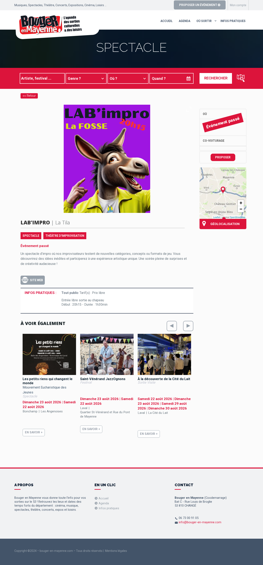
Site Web (36, 280)
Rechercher (215, 78)
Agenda (184, 21)
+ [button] (241, 202)
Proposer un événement (198, 5)
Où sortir (204, 21)
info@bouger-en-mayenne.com (200, 522)
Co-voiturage (213, 140)
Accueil (166, 21)
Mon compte (238, 5)
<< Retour (29, 95)
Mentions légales (116, 550)
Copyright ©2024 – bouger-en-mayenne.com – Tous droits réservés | (59, 550)
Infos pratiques (233, 21)
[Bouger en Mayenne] (57, 27)
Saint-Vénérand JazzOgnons (102, 379)
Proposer (223, 157)
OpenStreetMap (237, 217)
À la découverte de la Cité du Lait (164, 379)
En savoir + (34, 432)
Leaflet (216, 217)
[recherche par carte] (241, 78)
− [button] (241, 209)
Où (205, 114)
